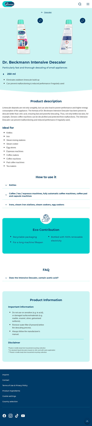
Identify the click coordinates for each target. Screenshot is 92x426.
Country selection (10, 401)
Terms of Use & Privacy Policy (15, 385)
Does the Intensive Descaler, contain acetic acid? (33, 278)
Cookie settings (9, 396)
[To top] (87, 421)
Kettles (12, 185)
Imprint (5, 375)
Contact (5, 380)
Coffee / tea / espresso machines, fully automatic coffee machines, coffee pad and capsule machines (48, 194)
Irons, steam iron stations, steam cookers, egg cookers (36, 205)
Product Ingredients (11, 391)
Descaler (48, 12)
